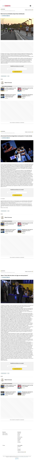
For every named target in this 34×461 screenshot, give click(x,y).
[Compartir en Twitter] (5, 15)
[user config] (30, 6)
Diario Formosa (8, 82)
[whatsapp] (2, 15)
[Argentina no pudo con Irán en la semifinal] (19, 89)
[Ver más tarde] (1, 15)
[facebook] (4, 15)
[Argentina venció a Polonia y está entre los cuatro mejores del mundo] (2, 96)
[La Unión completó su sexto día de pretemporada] (2, 89)
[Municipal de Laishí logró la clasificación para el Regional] (19, 96)
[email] (7, 15)
